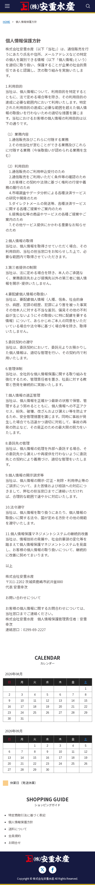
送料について (17, 829)
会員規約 (14, 836)
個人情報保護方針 (20, 822)
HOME (6, 22)
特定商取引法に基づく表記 (27, 815)
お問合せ (14, 842)
